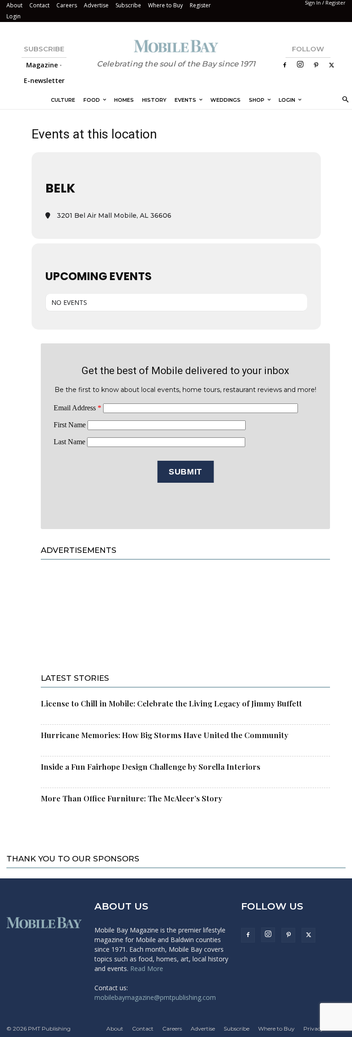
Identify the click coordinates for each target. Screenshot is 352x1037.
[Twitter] (331, 65)
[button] (344, 100)
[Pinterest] (316, 65)
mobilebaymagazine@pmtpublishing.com (155, 997)
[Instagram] (300, 64)
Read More (146, 968)
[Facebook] (285, 65)
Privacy (313, 1028)
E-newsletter (44, 80)
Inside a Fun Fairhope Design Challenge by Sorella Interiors (150, 766)
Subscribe (128, 5)
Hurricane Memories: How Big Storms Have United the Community (164, 735)
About (14, 5)
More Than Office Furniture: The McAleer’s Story (131, 798)
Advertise (96, 5)
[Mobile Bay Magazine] (176, 46)
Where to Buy (165, 5)
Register (200, 5)
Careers (66, 5)
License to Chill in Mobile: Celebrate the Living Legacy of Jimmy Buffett (171, 703)
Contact (39, 5)
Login (13, 16)
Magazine (42, 65)
